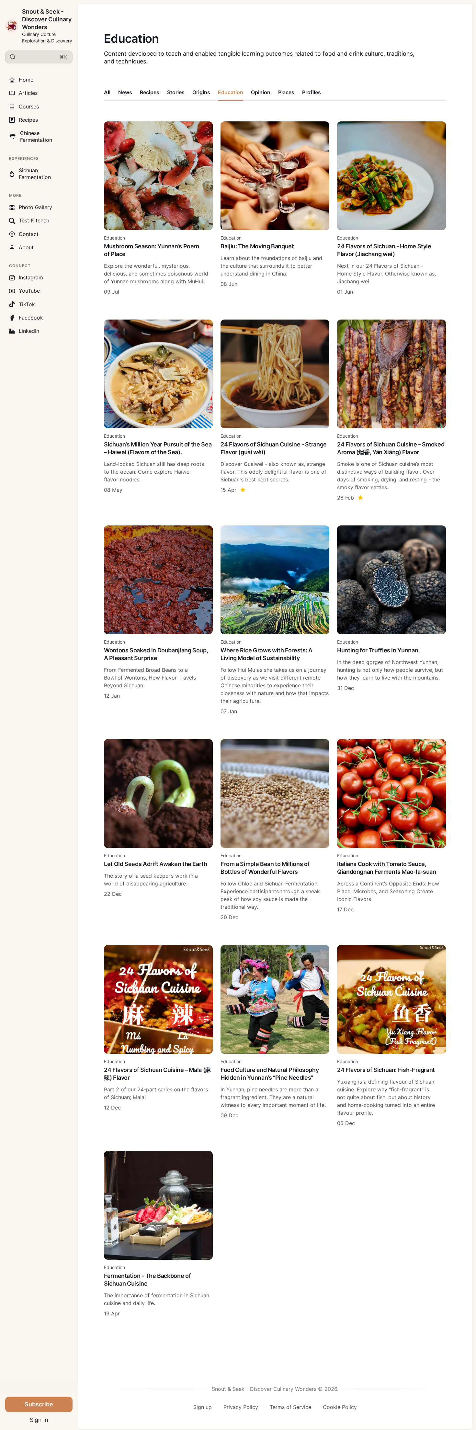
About (26, 247)
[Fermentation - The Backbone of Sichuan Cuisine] (158, 1234)
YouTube (29, 290)
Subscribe (39, 1404)
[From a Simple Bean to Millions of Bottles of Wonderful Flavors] (275, 830)
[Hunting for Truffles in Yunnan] (391, 620)
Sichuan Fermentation (35, 173)
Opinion (260, 92)
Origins (201, 92)
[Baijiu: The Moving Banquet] (275, 208)
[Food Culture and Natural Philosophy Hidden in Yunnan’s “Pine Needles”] (275, 1036)
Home (26, 79)
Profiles (311, 92)
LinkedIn (29, 331)
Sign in (39, 1419)
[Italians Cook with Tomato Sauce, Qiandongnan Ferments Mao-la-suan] (391, 830)
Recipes (28, 120)
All (107, 92)
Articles (28, 93)
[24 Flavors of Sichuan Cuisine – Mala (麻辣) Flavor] (158, 1036)
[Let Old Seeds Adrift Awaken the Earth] (158, 830)
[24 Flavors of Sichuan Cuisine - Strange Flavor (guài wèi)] (275, 410)
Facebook (31, 317)
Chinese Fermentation (30, 136)
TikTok (27, 304)
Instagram (31, 277)
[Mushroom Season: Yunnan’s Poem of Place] (158, 208)
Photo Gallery (35, 207)
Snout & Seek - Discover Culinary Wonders (47, 19)
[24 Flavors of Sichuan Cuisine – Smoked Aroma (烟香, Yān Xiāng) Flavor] (391, 410)
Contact (29, 234)
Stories (176, 92)
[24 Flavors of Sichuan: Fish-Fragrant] (391, 1036)
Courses (29, 106)
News (125, 92)
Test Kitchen (34, 220)
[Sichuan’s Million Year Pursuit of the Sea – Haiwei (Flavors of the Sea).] (158, 410)
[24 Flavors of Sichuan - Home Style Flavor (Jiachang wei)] (391, 208)
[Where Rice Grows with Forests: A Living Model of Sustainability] (275, 620)
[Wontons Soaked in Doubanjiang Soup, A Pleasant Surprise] (158, 620)
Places (286, 92)
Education (230, 92)
